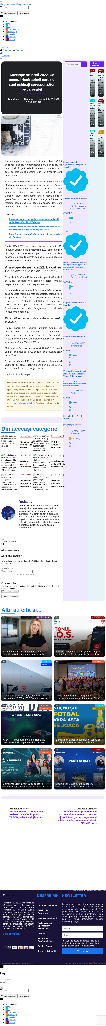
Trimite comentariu (9, 591)
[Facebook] (5, 940)
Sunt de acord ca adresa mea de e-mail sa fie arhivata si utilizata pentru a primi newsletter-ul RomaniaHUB (81, 943)
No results (25, 13)
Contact (41, 933)
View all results (10, 13)
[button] (3, 159)
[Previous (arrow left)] (1, 982)
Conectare (7, 50)
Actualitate (13, 99)
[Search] (84, 64)
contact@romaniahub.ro (24, 403)
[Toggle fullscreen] (7, 979)
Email (3, 571)
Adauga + (6, 47)
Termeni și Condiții (47, 951)
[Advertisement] (76, 112)
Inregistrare (21, 50)
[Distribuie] (4, 979)
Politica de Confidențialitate (46, 939)
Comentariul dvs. (8, 583)
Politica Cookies (45, 946)
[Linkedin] (18, 940)
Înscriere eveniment (47, 918)
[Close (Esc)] (1, 979)
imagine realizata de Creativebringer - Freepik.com (89, 890)
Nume (4, 568)
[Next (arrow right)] (4, 982)
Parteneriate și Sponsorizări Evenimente (45, 926)
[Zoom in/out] (9, 979)
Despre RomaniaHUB (48, 905)
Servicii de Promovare (43, 911)
